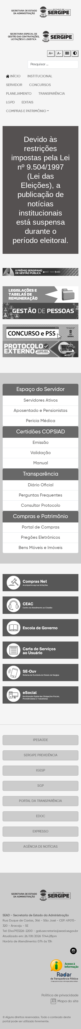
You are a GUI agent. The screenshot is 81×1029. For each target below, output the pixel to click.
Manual (40, 463)
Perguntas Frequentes (40, 495)
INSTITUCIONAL (39, 76)
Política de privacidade (59, 995)
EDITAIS (27, 102)
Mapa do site (67, 1001)
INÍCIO (15, 76)
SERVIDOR (14, 85)
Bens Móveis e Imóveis (40, 548)
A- (59, 53)
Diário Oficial (40, 485)
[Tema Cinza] (67, 53)
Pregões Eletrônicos (40, 538)
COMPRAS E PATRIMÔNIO (26, 111)
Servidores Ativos (41, 400)
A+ (51, 53)
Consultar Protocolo (40, 506)
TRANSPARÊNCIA (51, 94)
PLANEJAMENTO (19, 94)
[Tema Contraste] (74, 53)
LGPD (10, 102)
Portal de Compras (40, 527)
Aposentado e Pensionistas (40, 411)
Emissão (41, 443)
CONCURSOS (40, 85)
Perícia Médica (40, 421)
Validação (40, 453)
